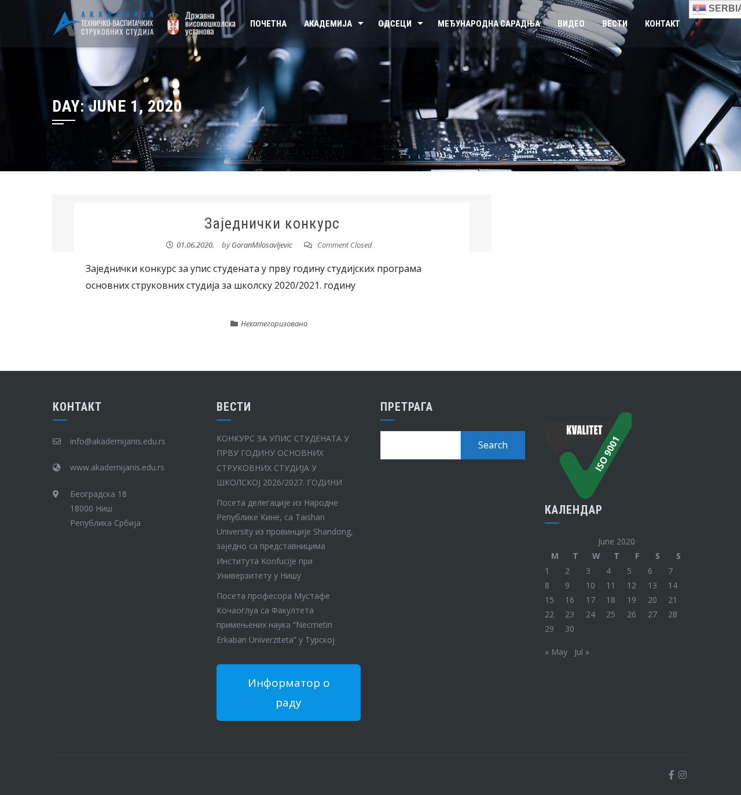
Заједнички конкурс (272, 223)
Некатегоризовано (274, 323)
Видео (571, 24)
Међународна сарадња (489, 24)
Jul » (581, 651)
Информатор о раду (289, 692)
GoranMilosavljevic (262, 245)
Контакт (662, 24)
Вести (615, 24)
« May (556, 651)
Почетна (268, 24)
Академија (328, 24)
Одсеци (395, 24)
